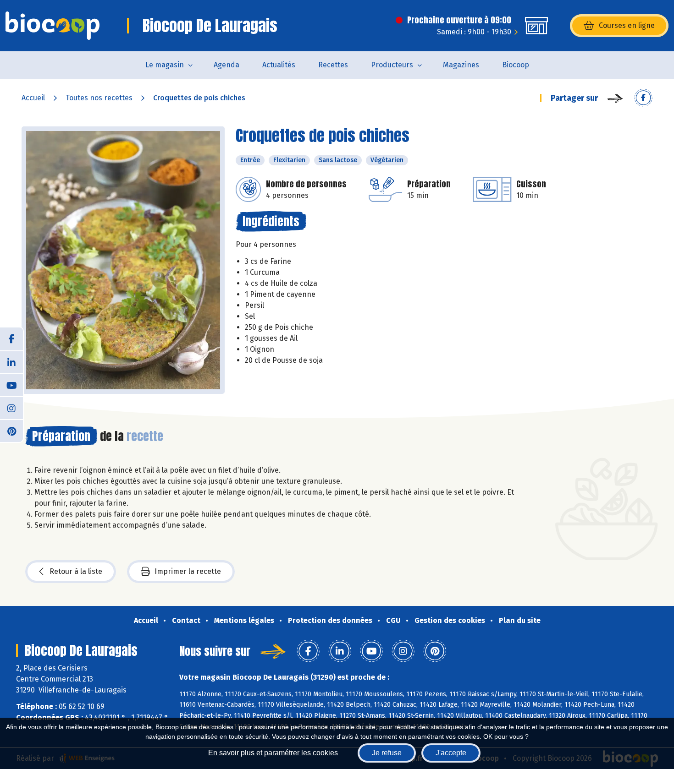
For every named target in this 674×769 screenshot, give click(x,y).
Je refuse (387, 753)
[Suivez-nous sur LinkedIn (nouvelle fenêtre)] (11, 361)
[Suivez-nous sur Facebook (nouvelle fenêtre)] (11, 338)
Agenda (226, 64)
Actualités (278, 64)
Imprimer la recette (188, 571)
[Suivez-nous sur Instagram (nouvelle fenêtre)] (11, 407)
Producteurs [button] (392, 64)
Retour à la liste (76, 571)
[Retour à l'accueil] (52, 25)
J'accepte (451, 753)
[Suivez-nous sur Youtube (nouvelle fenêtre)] (11, 384)
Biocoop (515, 64)
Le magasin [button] (164, 64)
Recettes (333, 64)
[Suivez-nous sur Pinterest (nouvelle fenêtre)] (11, 430)
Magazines (461, 64)
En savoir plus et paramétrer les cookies (273, 753)
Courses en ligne (627, 25)
